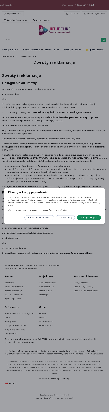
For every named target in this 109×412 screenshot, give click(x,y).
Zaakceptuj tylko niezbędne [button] (39, 217)
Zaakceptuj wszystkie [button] (89, 217)
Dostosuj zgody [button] (65, 217)
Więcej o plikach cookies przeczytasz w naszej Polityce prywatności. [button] (37, 210)
